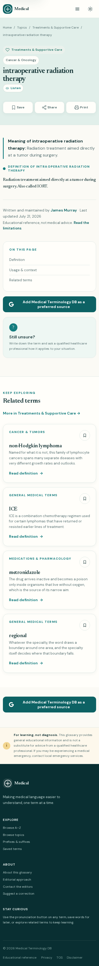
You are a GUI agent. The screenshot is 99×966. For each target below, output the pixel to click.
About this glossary (17, 872)
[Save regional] (84, 625)
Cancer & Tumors (27, 432)
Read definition (26, 473)
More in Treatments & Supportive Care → (41, 413)
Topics (22, 27)
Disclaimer (75, 957)
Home (7, 27)
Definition (17, 259)
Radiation (11, 180)
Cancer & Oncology (21, 60)
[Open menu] (77, 9)
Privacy (46, 957)
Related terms (20, 280)
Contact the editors (18, 887)
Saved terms (12, 849)
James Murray (64, 210)
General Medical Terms (33, 495)
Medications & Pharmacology (40, 559)
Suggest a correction (18, 893)
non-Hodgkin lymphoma (35, 446)
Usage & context (23, 270)
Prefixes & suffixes (16, 842)
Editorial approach (17, 879)
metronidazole (24, 572)
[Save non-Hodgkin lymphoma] (84, 435)
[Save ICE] (84, 498)
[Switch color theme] (90, 9)
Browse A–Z (12, 828)
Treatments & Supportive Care (55, 27)
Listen (16, 88)
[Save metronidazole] (84, 562)
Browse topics (13, 835)
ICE (13, 509)
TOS (59, 957)
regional (18, 635)
